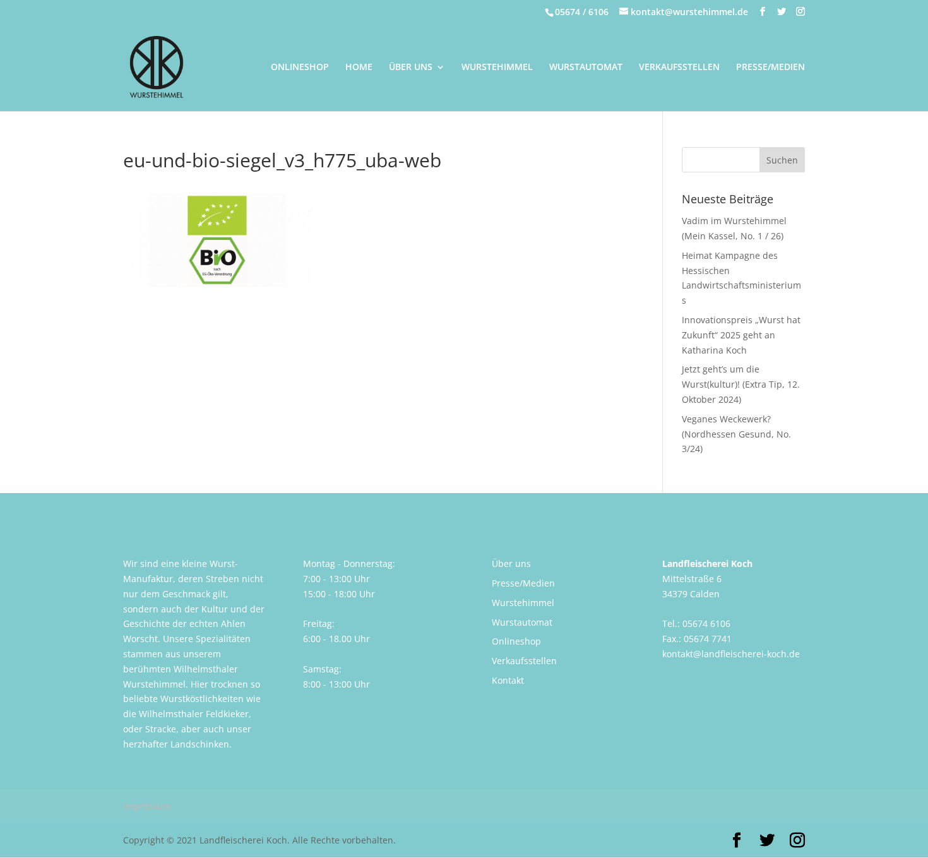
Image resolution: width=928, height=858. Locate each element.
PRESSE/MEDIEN (770, 68)
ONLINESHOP (300, 68)
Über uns (511, 563)
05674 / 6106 (582, 12)
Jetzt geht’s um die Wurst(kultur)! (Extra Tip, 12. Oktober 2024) (741, 384)
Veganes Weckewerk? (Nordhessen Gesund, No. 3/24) (736, 434)
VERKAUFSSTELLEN (679, 68)
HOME (358, 68)
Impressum (147, 806)
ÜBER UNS (410, 68)
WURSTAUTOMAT (585, 68)
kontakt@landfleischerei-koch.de (731, 654)
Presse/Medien (523, 583)
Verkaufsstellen (524, 661)
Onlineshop (516, 641)
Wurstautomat (522, 622)
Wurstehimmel (523, 603)
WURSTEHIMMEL (497, 68)
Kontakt (508, 680)
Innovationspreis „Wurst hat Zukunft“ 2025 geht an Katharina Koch (741, 335)
